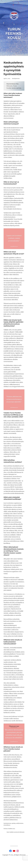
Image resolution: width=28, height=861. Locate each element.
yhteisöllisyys (7, 825)
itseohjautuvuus (16, 78)
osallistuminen (19, 823)
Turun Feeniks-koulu (14, 33)
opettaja (14, 823)
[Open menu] (14, 24)
